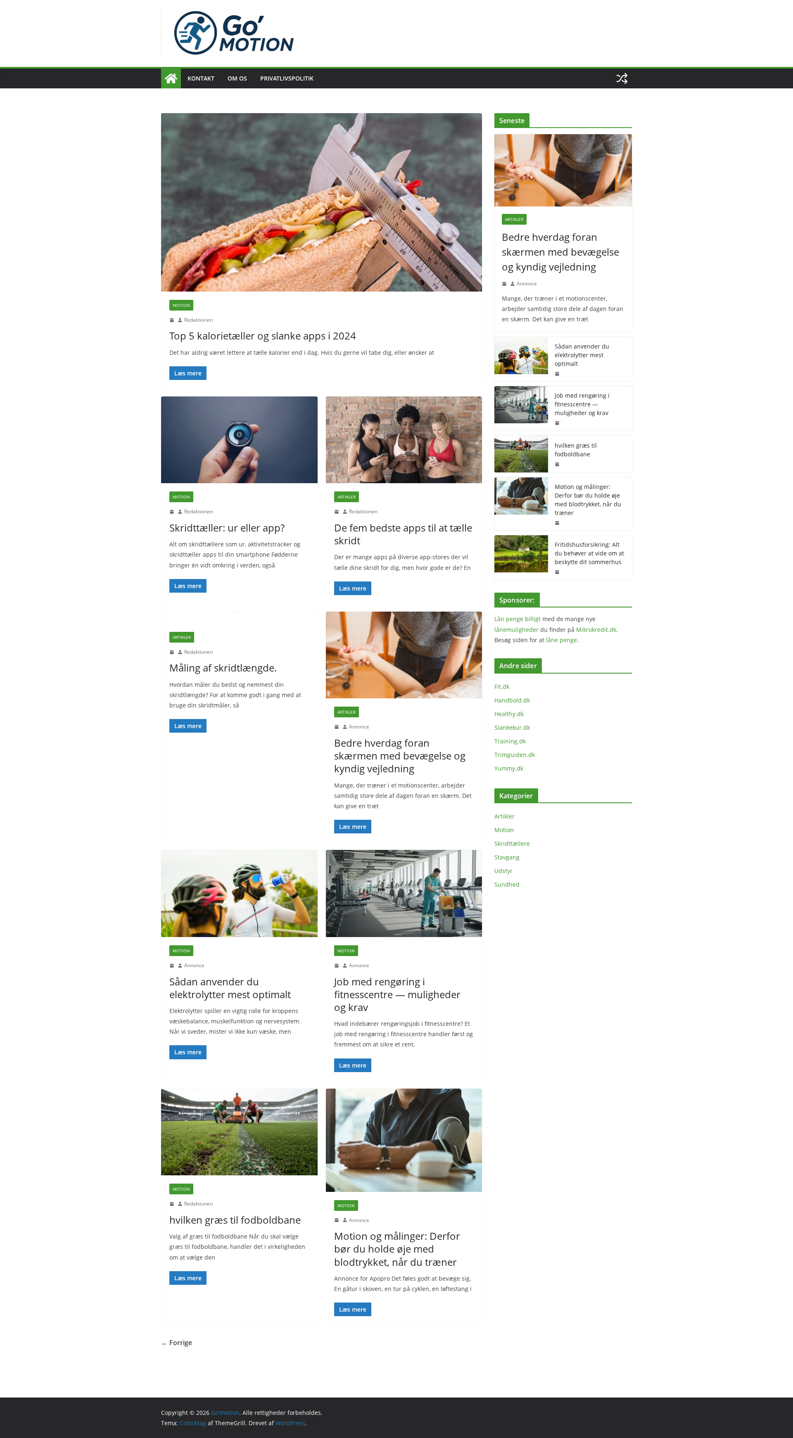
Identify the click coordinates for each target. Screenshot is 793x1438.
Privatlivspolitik (286, 78)
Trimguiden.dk (514, 755)
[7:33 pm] (557, 572)
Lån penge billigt (517, 619)
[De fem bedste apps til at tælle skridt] (404, 440)
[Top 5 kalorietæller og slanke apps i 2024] (321, 202)
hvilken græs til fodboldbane (235, 1220)
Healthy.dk (509, 714)
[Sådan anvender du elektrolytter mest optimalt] (239, 893)
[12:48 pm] (336, 965)
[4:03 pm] (171, 320)
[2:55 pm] (336, 726)
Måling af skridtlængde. (223, 667)
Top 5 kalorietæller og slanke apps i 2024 (262, 335)
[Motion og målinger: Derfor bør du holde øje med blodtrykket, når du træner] (404, 1140)
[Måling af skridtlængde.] (239, 618)
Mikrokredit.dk (596, 630)
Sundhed (507, 884)
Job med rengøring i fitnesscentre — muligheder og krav (397, 994)
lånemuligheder (516, 630)
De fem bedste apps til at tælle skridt (403, 534)
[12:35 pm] (336, 511)
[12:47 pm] (171, 965)
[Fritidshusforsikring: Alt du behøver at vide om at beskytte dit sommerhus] (521, 557)
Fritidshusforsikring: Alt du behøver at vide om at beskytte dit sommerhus (589, 553)
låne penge (561, 640)
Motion (181, 305)
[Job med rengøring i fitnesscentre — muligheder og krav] (404, 893)
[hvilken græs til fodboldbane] (239, 1132)
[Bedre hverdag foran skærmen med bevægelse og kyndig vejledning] (404, 655)
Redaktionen (198, 319)
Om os (237, 78)
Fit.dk (501, 687)
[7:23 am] (336, 1219)
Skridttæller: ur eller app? (227, 527)
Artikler (346, 497)
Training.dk (510, 741)
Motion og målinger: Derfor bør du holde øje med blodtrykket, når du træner (397, 1248)
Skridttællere (512, 843)
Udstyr (503, 871)
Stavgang (507, 857)
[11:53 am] (171, 1203)
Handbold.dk (512, 700)
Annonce (359, 726)
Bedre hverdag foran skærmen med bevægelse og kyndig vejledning (399, 755)
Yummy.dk (508, 768)
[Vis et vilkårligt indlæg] (622, 78)
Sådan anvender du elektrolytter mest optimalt (230, 988)
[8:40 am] (171, 511)
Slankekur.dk (512, 727)
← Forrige (176, 1342)
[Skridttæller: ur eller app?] (239, 440)
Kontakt (201, 78)
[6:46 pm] (171, 652)
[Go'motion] (171, 78)
